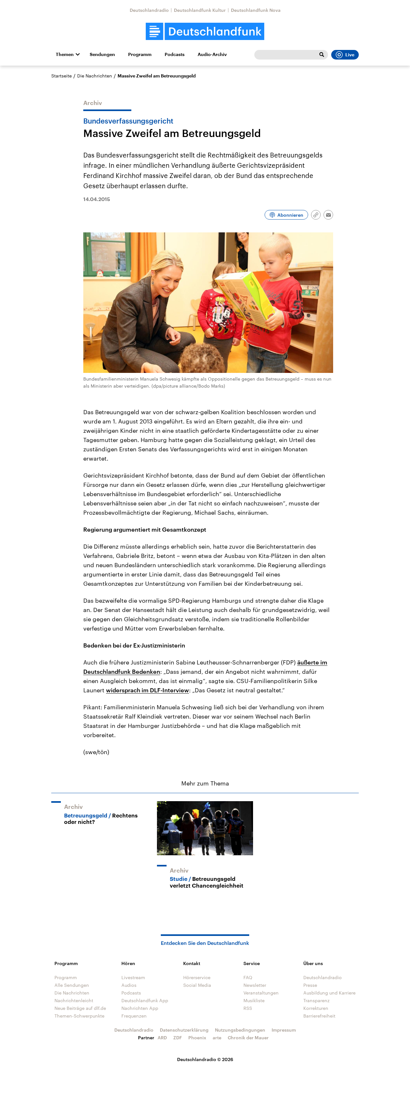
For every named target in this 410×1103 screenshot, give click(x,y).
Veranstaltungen (261, 992)
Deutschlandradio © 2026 (205, 1059)
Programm (140, 54)
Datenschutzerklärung (184, 1030)
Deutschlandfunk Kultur (200, 10)
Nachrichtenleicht (73, 1000)
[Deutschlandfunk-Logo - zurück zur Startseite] (205, 31)
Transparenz (316, 1000)
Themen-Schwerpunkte (79, 1015)
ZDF (177, 1037)
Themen (65, 54)
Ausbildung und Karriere (329, 992)
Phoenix (197, 1037)
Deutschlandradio (149, 10)
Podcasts (174, 54)
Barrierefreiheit (319, 1015)
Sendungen (102, 54)
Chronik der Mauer (248, 1037)
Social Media (197, 985)
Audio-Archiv (212, 54)
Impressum (284, 1030)
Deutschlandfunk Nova (256, 10)
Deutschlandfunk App (144, 1000)
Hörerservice (196, 977)
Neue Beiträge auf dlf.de (80, 1008)
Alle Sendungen (71, 985)
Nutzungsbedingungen (240, 1030)
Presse (310, 985)
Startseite (61, 75)
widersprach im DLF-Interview (147, 690)
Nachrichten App (139, 1008)
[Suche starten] (321, 55)
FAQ (247, 977)
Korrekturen (315, 1008)
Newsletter (254, 985)
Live (349, 54)
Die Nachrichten (94, 75)
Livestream (133, 977)
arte (217, 1037)
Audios (128, 985)
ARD (162, 1037)
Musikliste (254, 1000)
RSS (247, 1008)
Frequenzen (134, 1015)
